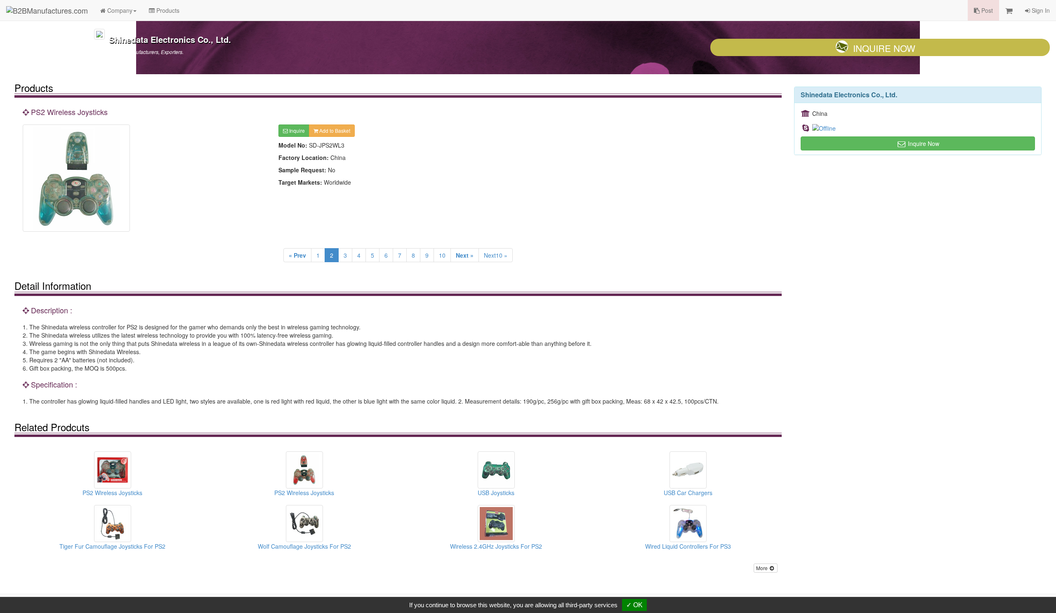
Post (986, 10)
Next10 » (495, 255)
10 (442, 255)
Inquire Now (884, 48)
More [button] (762, 567)
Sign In (1040, 10)
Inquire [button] (296, 130)
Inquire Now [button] (922, 143)
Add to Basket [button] (334, 130)
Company (119, 10)
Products (167, 10)
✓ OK (634, 604)
